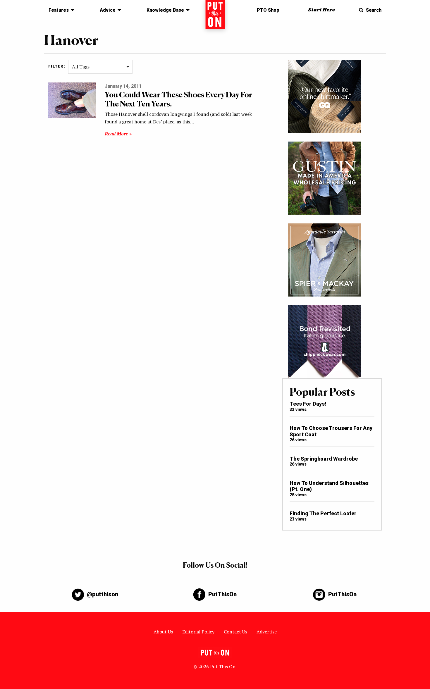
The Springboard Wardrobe (324, 459)
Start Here (321, 10)
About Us (163, 631)
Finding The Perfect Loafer (323, 513)
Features (59, 10)
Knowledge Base (165, 10)
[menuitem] (60, 10)
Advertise (267, 631)
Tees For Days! (308, 404)
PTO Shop (268, 10)
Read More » (118, 133)
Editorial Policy (198, 631)
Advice (108, 10)
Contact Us (235, 631)
